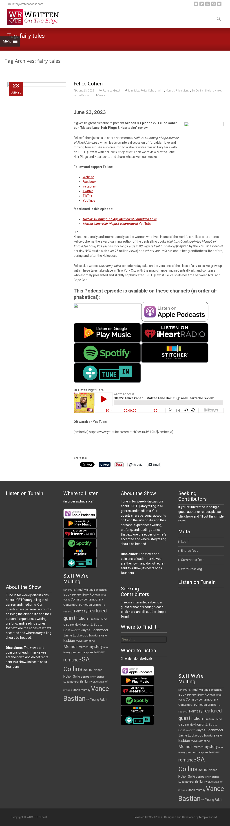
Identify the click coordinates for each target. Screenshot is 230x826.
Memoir (170, 90)
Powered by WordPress (148, 817)
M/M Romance (85, 641)
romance (72, 660)
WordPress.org (191, 569)
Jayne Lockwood (94, 630)
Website (88, 177)
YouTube (89, 200)
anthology (101, 589)
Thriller (84, 681)
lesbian (69, 640)
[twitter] (201, 5)
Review (99, 652)
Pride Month (183, 90)
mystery (95, 646)
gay (66, 624)
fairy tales (133, 90)
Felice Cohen (88, 83)
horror (85, 624)
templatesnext (208, 817)
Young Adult (98, 699)
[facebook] (196, 5)
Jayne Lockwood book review (85, 635)
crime (97, 605)
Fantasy (80, 611)
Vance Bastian (82, 95)
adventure (69, 589)
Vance (101, 95)
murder (83, 647)
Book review (72, 594)
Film (91, 619)
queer (90, 652)
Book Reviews (91, 594)
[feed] (207, 5)
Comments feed (192, 560)
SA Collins (198, 90)
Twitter (88, 191)
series (85, 676)
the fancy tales (213, 90)
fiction (82, 618)
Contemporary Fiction (77, 604)
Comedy (77, 599)
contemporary (93, 599)
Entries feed (189, 550)
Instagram (90, 186)
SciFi (76, 677)
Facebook (89, 181)
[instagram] (213, 5)
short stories (97, 676)
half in (160, 90)
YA (87, 699)
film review (100, 619)
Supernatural (71, 681)
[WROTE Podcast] (35, 17)
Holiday (75, 624)
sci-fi (87, 670)
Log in (185, 541)
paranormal (78, 652)
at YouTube (117, 223)
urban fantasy (81, 690)
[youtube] (219, 5)
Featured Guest (111, 90)
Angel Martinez (85, 589)
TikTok (87, 196)
